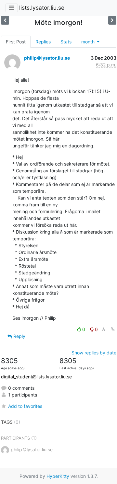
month (88, 41)
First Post (16, 41)
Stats (66, 41)
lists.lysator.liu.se (41, 7)
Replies (43, 41)
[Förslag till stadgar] (112, 20)
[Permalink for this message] (112, 329)
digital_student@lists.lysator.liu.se (36, 376)
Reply (18, 336)
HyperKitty (57, 476)
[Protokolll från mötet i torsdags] (5, 20)
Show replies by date (94, 352)
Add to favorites (25, 406)
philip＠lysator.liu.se (47, 58)
